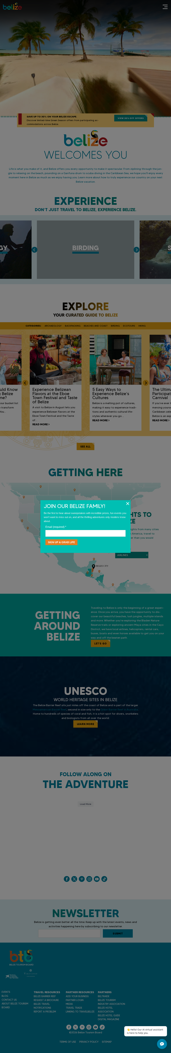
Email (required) (55, 526)
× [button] (128, 503)
